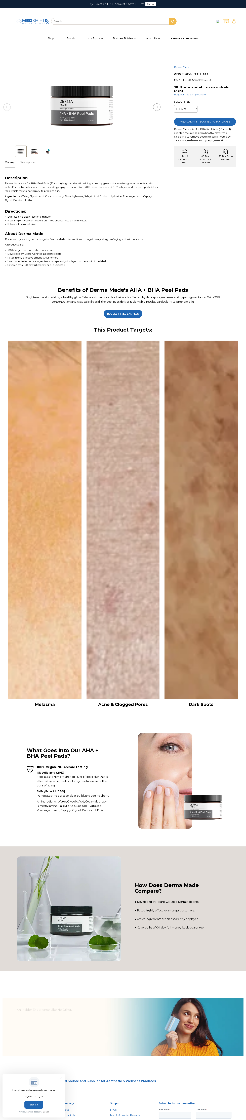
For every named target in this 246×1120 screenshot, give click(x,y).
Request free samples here (190, 94)
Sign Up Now (35, 1042)
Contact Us (68, 1115)
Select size (182, 101)
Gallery (10, 162)
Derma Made (182, 67)
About (65, 1109)
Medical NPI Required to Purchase (205, 121)
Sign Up (150, 4)
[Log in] (218, 21)
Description (27, 162)
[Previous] (7, 107)
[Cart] (234, 21)
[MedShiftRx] (32, 21)
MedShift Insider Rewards (125, 1115)
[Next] (156, 107)
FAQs (113, 1109)
